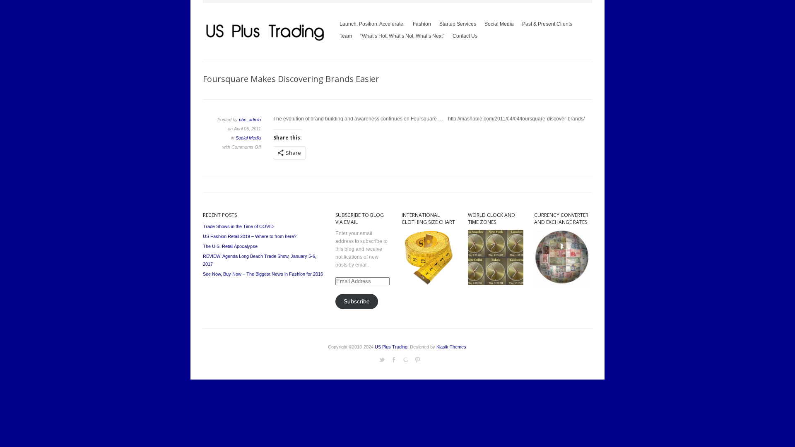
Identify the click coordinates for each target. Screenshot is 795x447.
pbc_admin (250, 119)
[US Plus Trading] (265, 41)
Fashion (422, 24)
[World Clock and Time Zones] (495, 283)
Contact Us (465, 36)
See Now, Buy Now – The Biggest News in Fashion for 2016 (263, 274)
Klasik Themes (451, 346)
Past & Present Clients (547, 24)
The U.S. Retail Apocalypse (230, 246)
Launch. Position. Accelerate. (372, 24)
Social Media (499, 24)
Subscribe (357, 301)
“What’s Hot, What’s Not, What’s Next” (400, 37)
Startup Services (457, 24)
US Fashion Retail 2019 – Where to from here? (249, 236)
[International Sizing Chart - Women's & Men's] (429, 283)
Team (346, 36)
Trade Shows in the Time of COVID (238, 226)
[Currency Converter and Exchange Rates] (562, 283)
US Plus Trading (391, 346)
